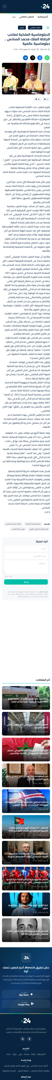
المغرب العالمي (26, 17)
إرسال (26, 582)
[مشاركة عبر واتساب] (47, 58)
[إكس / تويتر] (22, 1038)
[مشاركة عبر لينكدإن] (25, 58)
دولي (20, 1054)
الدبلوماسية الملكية (33, 523)
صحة (9, 1054)
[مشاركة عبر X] (33, 58)
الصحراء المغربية (9, 1071)
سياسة (26, 1054)
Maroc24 (43, 49)
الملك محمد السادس (13, 523)
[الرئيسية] (48, 27)
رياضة (33, 1054)
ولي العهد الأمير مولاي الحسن (16, 1066)
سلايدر (22, 27)
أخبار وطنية (43, 17)
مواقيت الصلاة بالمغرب (40, 1071)
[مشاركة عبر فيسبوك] (40, 58)
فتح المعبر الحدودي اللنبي (38, 529)
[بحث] (4, 6)
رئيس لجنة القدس (18, 529)
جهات (12, 17)
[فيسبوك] (29, 1038)
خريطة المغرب (23, 1071)
